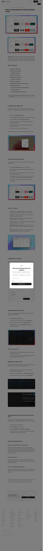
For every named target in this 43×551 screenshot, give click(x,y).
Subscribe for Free (21, 283)
